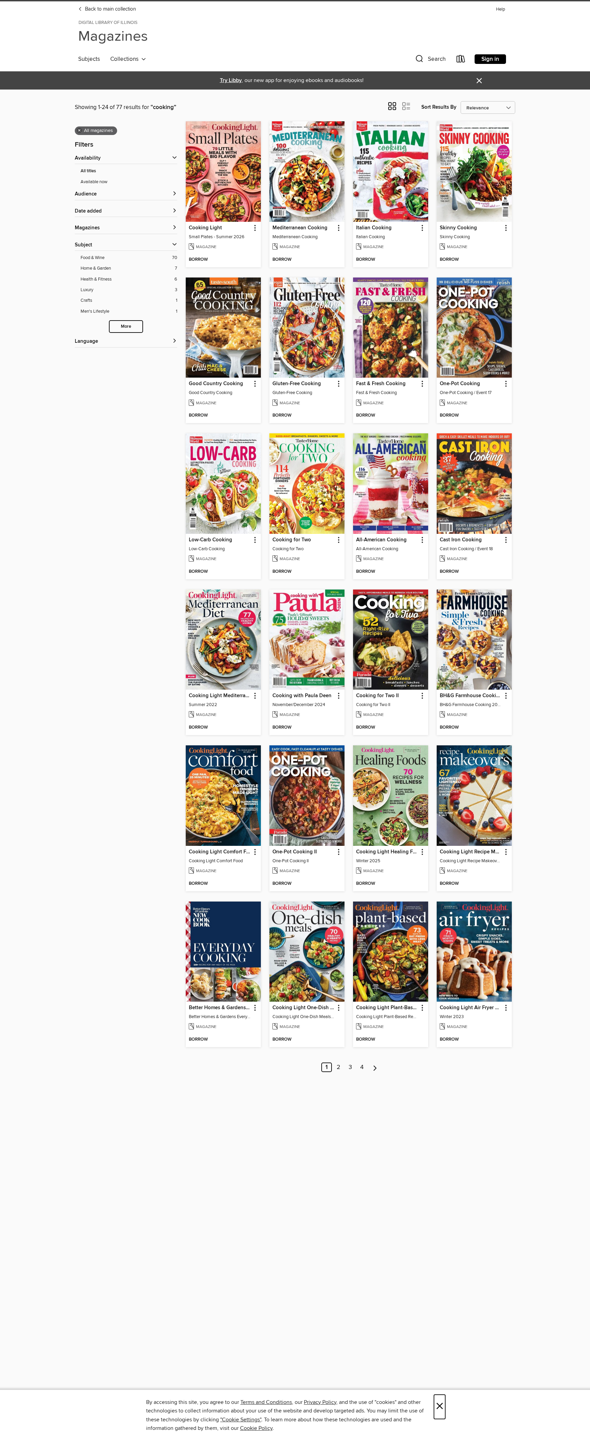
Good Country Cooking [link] (216, 384)
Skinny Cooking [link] (458, 228)
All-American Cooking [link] (381, 540)
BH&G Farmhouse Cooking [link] (471, 696)
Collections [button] (125, 59)
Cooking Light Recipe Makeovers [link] (471, 852)
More (126, 326)
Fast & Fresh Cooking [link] (381, 384)
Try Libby (231, 80)
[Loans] (461, 60)
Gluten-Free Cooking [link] (296, 384)
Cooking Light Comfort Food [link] (220, 852)
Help (500, 9)
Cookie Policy (256, 1428)
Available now (94, 182)
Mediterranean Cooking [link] (299, 228)
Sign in (490, 59)
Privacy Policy (320, 1402)
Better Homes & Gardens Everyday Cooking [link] (220, 1008)
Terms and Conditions (266, 1402)
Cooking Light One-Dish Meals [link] (303, 1008)
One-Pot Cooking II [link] (294, 852)
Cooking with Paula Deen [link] (302, 696)
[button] (430, 60)
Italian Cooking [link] (374, 228)
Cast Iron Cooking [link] (461, 540)
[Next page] (375, 1067)
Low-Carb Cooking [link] (210, 540)
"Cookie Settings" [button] (240, 1419)
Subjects (89, 59)
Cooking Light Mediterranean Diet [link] (220, 696)
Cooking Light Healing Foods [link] (387, 852)
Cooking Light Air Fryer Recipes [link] (471, 1008)
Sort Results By (438, 107)
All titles (88, 171)
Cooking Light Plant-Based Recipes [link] (387, 1008)
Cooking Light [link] (205, 228)
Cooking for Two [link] (291, 540)
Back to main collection (110, 9)
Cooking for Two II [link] (377, 696)
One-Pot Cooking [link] (460, 384)
